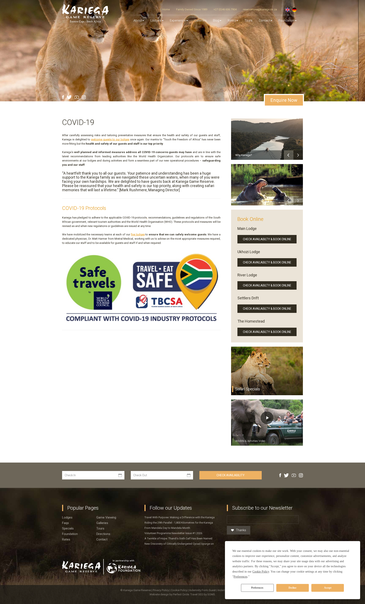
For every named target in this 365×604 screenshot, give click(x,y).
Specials (68, 528)
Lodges (67, 517)
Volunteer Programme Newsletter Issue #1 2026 (173, 533)
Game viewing (106, 517)
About (137, 20)
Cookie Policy (179, 590)
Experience (178, 20)
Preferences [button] (240, 576)
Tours (248, 20)
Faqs (65, 523)
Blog (216, 20)
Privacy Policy (161, 590)
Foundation (286, 20)
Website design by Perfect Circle (169, 594)
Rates (232, 20)
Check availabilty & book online (267, 239)
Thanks (241, 530)
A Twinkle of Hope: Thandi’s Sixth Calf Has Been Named (178, 538)
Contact (264, 20)
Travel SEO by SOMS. (203, 594)
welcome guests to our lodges (110, 139)
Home (166, 9)
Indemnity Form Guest (202, 590)
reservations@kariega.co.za (260, 9)
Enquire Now (283, 100)
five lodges (138, 234)
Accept (327, 587)
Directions (103, 534)
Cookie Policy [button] (260, 571)
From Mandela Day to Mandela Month (167, 527)
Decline (292, 587)
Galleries (200, 20)
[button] (288, 155)
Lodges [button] (155, 20)
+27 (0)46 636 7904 (225, 9)
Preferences (257, 587)
